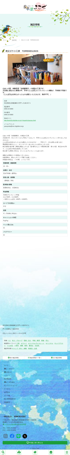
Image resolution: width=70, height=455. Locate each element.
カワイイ (24, 343)
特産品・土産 (32, 348)
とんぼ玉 (10, 345)
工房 (17, 343)
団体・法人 (27, 340)
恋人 (47, 340)
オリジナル (49, 343)
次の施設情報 (57, 358)
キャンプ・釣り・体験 (19, 348)
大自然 (37, 345)
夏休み (31, 345)
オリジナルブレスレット (36, 343)
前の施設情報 (14, 358)
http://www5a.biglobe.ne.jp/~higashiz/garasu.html (20, 120)
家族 (42, 340)
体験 (21, 345)
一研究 (16, 345)
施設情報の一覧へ (36, 358)
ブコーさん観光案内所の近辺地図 (15, 424)
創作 (26, 345)
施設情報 (14, 40)
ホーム (5, 40)
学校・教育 (36, 340)
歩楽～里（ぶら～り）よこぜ (35, 6)
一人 (9, 340)
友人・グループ (17, 340)
